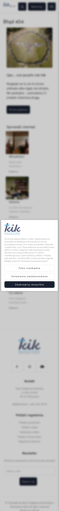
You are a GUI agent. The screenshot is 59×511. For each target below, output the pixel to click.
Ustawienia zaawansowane (29, 276)
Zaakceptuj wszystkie (29, 284)
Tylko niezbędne (29, 268)
